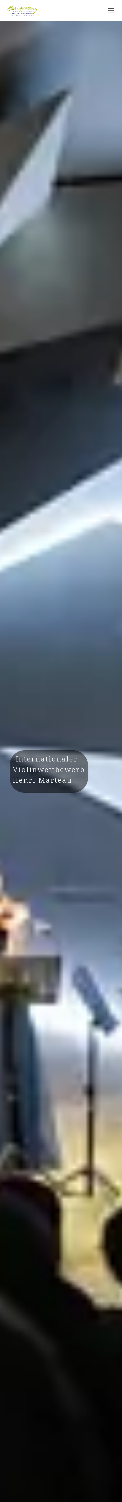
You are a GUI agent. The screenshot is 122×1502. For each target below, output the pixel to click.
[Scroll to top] (109, 1489)
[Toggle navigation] (111, 10)
